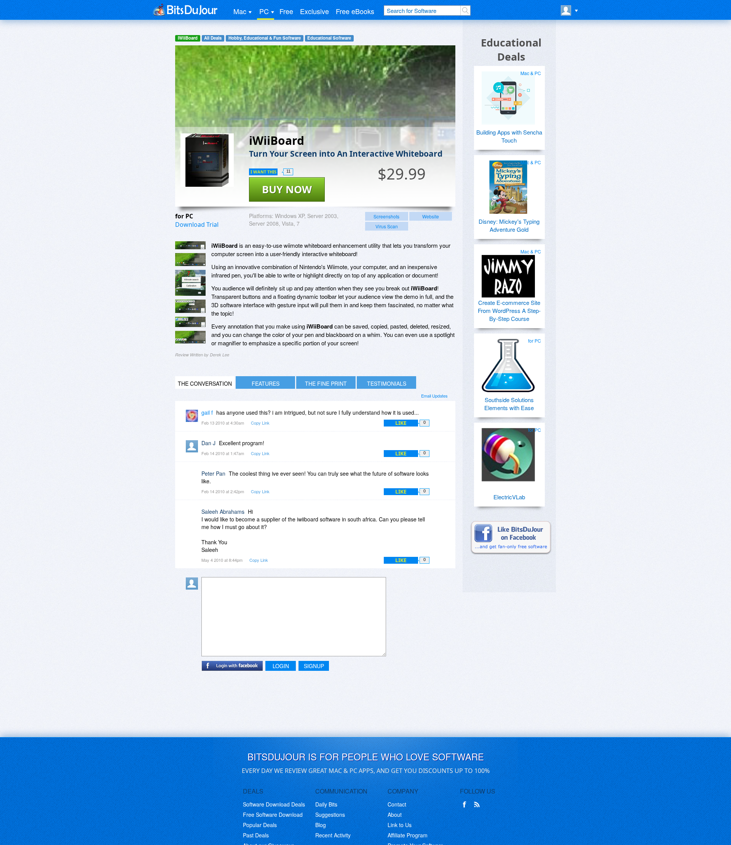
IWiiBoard (188, 38)
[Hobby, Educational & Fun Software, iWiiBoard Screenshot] (190, 337)
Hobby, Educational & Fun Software (264, 38)
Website (430, 216)
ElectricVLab (509, 497)
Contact (397, 804)
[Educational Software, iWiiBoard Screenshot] (190, 322)
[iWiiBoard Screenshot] (190, 245)
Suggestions (330, 814)
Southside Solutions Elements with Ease (509, 404)
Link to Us (400, 825)
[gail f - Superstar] (193, 418)
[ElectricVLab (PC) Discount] (508, 451)
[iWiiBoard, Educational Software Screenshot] (190, 282)
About (395, 814)
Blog (320, 825)
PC (264, 11)
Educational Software (329, 38)
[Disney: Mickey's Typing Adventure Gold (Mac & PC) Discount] (508, 184)
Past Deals (256, 835)
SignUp (314, 666)
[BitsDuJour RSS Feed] (478, 805)
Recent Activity (333, 835)
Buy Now (287, 189)
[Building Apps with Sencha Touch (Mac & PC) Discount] (508, 95)
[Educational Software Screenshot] (190, 259)
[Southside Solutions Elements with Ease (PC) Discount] (508, 362)
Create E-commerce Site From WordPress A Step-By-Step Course (509, 310)
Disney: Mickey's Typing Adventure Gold (509, 225)
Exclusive (314, 11)
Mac (239, 11)
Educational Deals (511, 49)
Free (286, 11)
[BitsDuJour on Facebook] (466, 805)
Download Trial (197, 224)
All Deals (213, 38)
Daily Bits (326, 804)
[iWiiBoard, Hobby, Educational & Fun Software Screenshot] (190, 306)
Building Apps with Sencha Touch (509, 136)
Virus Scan (386, 226)
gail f (207, 412)
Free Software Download (273, 814)
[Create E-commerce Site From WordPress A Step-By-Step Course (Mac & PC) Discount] (508, 273)
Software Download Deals (274, 804)
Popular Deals (260, 825)
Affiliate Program (408, 835)
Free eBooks (355, 11)
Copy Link (260, 423)
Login (281, 666)
